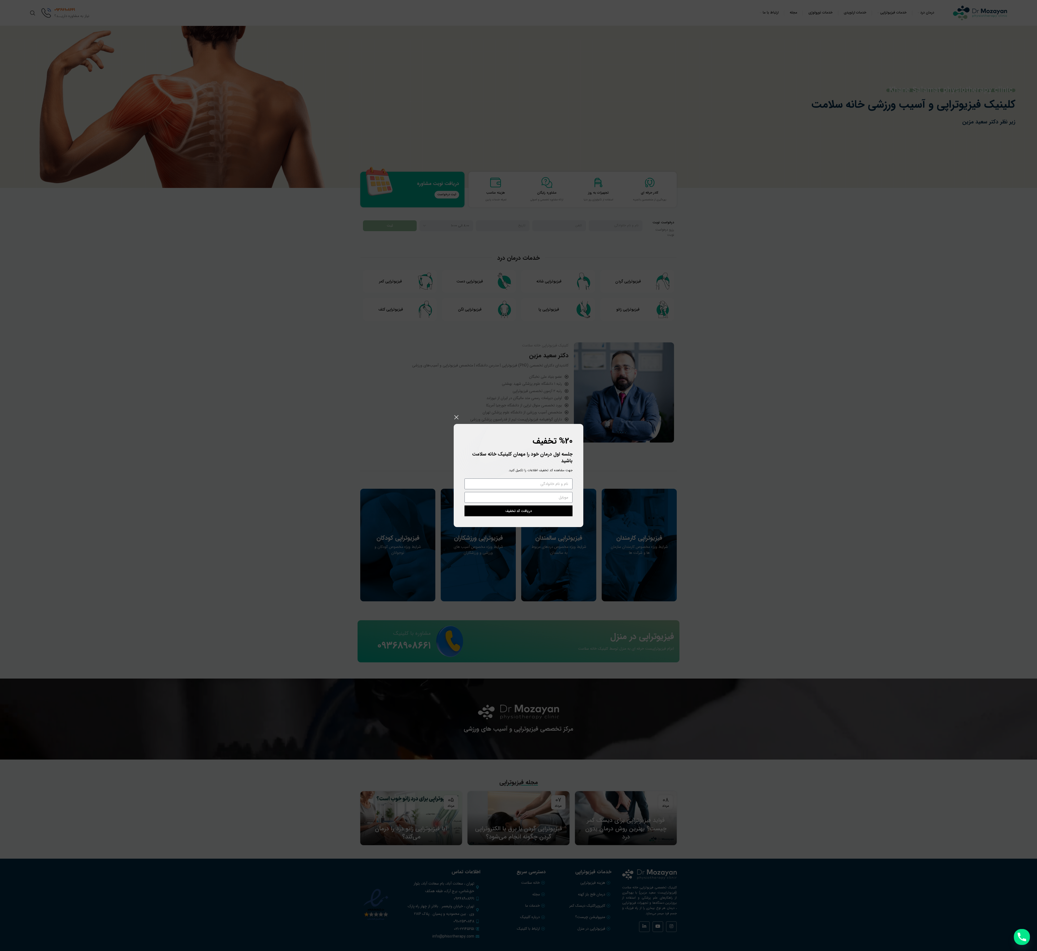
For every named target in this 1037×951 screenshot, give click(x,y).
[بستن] (456, 417)
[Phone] (1022, 937)
